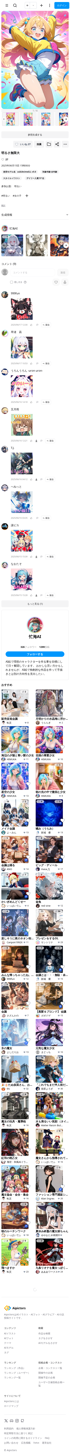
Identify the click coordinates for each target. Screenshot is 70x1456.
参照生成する (35, 134)
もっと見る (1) (35, 603)
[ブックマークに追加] (49, 144)
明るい (17, 186)
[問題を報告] (37, 324)
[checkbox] (11, 282)
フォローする (35, 654)
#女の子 (17, 195)
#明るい (5, 195)
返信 (47, 324)
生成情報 (6, 215)
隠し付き (18, 282)
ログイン (62, 5)
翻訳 (3, 205)
